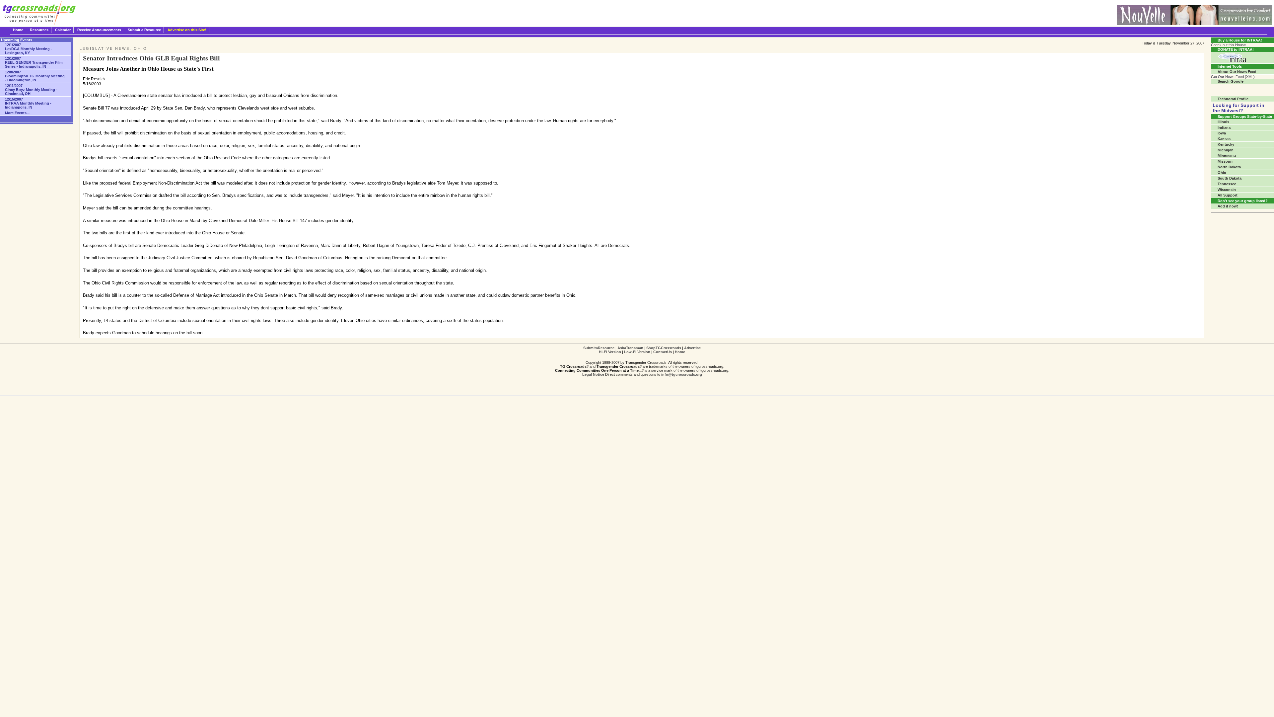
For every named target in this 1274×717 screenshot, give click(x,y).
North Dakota (1229, 167)
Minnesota (1227, 156)
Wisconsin (1227, 190)
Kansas (1224, 139)
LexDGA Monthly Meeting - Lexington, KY (28, 49)
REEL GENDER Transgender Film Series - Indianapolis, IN (34, 62)
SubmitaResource (598, 348)
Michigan (1226, 150)
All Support (1228, 195)
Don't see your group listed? (1243, 201)
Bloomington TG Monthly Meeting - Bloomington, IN (35, 76)
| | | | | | (642, 350)
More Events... (17, 113)
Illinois (1223, 122)
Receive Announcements (99, 30)
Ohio (1222, 173)
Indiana (1224, 127)
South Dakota (1229, 178)
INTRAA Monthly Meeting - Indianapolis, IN (28, 103)
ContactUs (662, 352)
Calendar (63, 30)
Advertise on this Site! (187, 30)
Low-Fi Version (637, 352)
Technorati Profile (1233, 99)
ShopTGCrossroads (663, 348)
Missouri (1225, 161)
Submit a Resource (144, 30)
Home (18, 30)
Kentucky (1226, 144)
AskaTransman (630, 348)
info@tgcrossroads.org (681, 374)
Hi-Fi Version (610, 352)
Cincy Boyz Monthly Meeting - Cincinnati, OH (31, 90)
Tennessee (1227, 184)
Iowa (1222, 133)
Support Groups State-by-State (1245, 117)
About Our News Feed (1237, 72)
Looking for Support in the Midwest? (1238, 108)
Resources (39, 30)
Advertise (692, 348)
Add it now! (1228, 206)
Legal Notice (593, 374)
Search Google (1230, 81)
